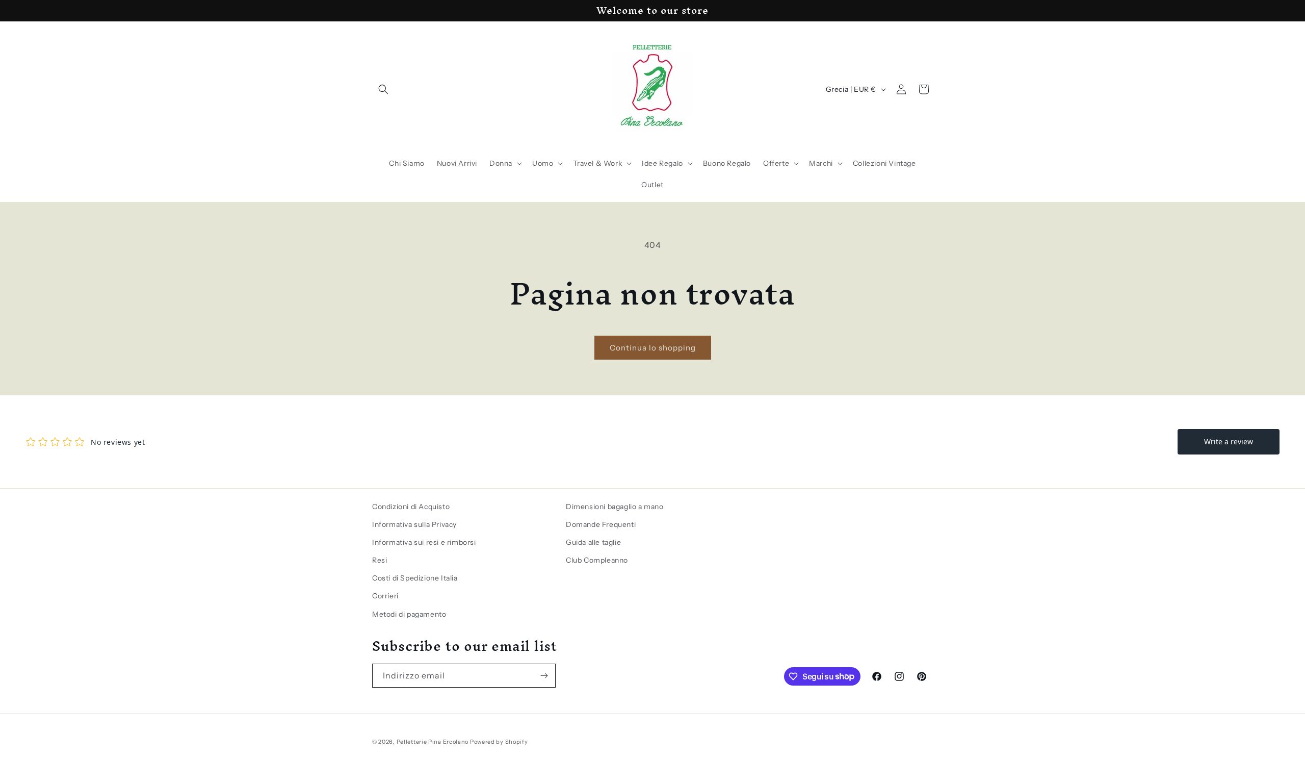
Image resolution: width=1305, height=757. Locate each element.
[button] (383, 89)
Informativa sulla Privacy (414, 524)
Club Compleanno (597, 560)
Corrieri (385, 595)
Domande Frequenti (601, 524)
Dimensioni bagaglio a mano (615, 506)
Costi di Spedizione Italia (415, 578)
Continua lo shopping (653, 347)
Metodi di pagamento (409, 614)
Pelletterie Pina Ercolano (433, 741)
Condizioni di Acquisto (411, 506)
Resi (379, 560)
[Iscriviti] (544, 676)
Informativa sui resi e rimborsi (424, 542)
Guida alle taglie (593, 542)
